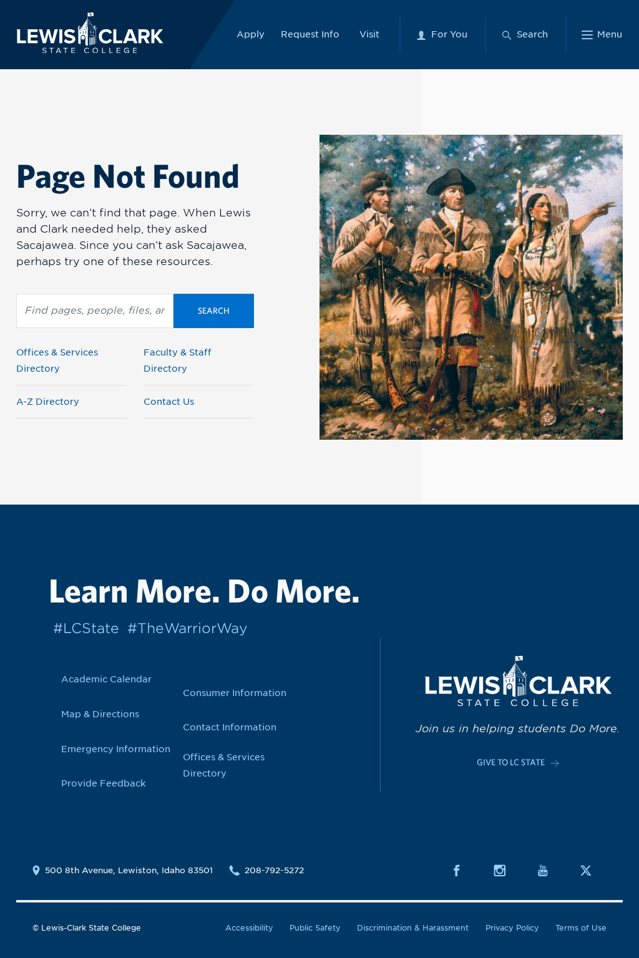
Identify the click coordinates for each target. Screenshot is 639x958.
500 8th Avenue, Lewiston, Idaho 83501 (129, 870)
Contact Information (229, 727)
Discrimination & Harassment (413, 927)
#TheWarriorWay (187, 628)
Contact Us (169, 402)
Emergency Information (115, 749)
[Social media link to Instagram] (507, 870)
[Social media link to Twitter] (593, 870)
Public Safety (315, 927)
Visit (369, 34)
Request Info (310, 34)
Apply (251, 34)
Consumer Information (234, 693)
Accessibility (249, 927)
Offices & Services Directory (57, 360)
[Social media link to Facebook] (464, 870)
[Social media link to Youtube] (550, 870)
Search (214, 311)
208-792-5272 (274, 870)
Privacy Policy (512, 927)
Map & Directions (100, 714)
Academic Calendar (106, 679)
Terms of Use (581, 927)
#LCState (86, 628)
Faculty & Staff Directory (178, 360)
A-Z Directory (47, 402)
